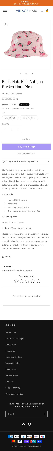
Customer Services (13, 357)
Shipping (15, 108)
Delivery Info (11, 332)
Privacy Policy (11, 369)
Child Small (11, 118)
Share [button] (7, 256)
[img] (8, 99)
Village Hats (22, 446)
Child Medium (30, 118)
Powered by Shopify (34, 446)
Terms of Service (12, 363)
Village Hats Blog (12, 388)
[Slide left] (21, 74)
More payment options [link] (26, 153)
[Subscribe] (44, 414)
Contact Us (10, 351)
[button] (5, 10)
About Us (9, 381)
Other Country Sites (14, 394)
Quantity (5, 124)
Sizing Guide (10, 344)
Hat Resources (11, 375)
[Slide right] (32, 74)
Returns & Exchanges (14, 338)
